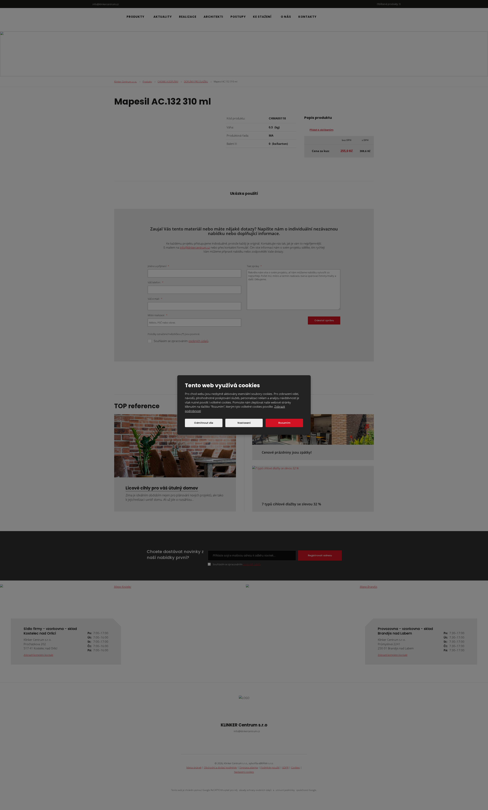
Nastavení (244, 423)
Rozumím (284, 423)
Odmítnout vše (203, 423)
